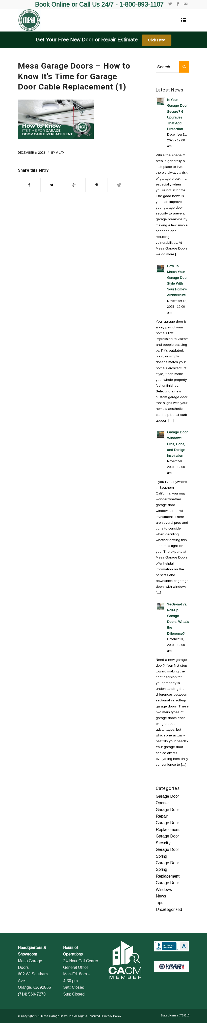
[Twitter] (170, 4)
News (161, 896)
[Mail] (185, 4)
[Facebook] (178, 4)
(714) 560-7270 (32, 994)
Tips (159, 903)
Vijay (60, 152)
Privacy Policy (111, 1015)
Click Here (156, 40)
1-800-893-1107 (141, 4)
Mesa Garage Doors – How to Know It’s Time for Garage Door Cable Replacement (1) (74, 76)
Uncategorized (169, 909)
